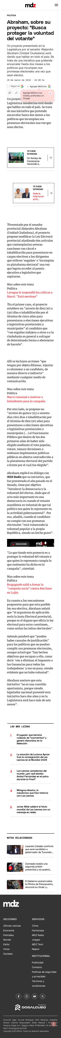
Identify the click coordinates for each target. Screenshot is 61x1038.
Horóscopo (38, 930)
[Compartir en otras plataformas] (17, 93)
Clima (35, 925)
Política (11, 16)
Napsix (35, 949)
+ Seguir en (14, 86)
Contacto (37, 967)
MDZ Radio (38, 935)
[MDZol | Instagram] (26, 996)
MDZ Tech (37, 944)
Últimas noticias (12, 925)
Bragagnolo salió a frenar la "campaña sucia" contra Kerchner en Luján (29, 588)
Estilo (6, 944)
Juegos (36, 939)
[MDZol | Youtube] (34, 996)
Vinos (6, 949)
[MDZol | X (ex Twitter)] (42, 996)
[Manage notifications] (53, 1024)
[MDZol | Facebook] (18, 996)
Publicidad (37, 962)
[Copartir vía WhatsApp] (10, 93)
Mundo (7, 939)
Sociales (8, 953)
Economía (8, 930)
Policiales (8, 935)
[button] (56, 5)
